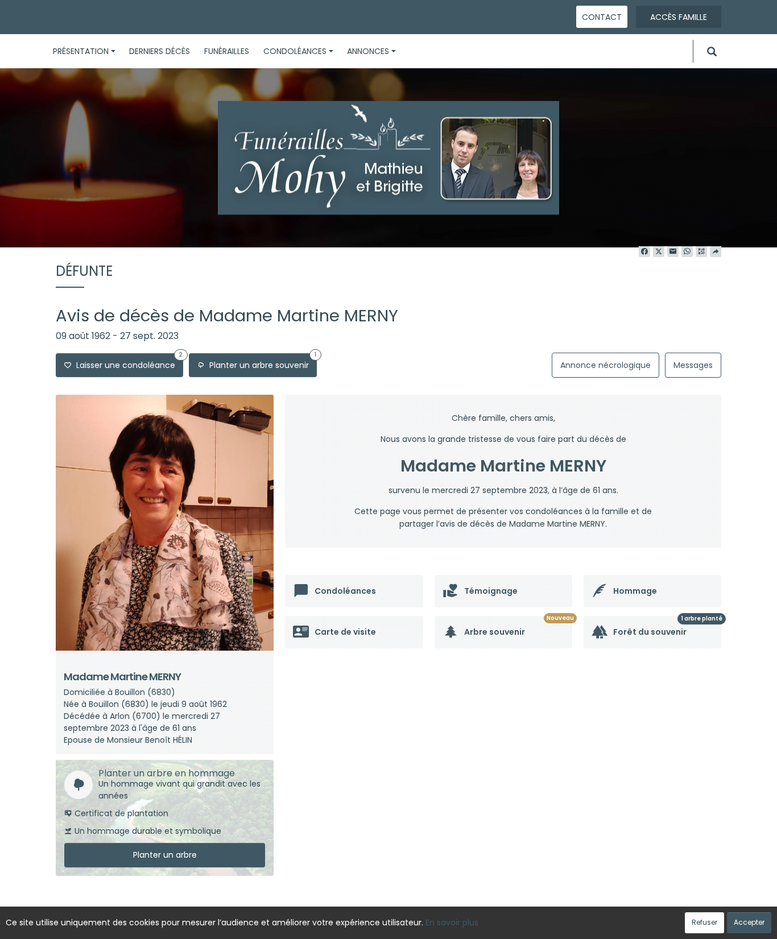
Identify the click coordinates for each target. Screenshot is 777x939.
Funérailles (226, 51)
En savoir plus (451, 922)
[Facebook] (644, 252)
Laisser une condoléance (127, 362)
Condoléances (294, 51)
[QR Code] (701, 252)
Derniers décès (159, 51)
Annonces (368, 51)
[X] (658, 252)
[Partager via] (715, 252)
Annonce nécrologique (605, 365)
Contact (602, 17)
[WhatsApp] (687, 252)
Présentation (81, 51)
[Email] (673, 252)
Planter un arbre (165, 855)
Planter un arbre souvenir (260, 362)
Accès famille (678, 17)
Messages (693, 365)
